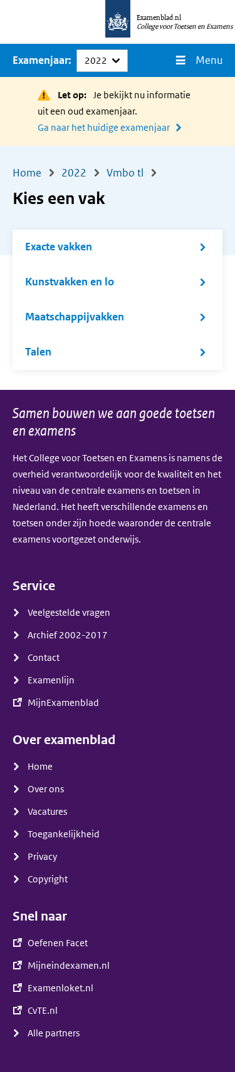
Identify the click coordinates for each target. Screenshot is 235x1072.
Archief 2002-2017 (68, 635)
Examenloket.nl (60, 988)
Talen (38, 352)
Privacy (42, 856)
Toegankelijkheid (64, 834)
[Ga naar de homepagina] (117, 22)
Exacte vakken (58, 246)
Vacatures (47, 811)
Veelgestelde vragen (69, 612)
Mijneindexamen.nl (69, 965)
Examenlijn (51, 680)
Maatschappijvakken (74, 317)
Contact (44, 657)
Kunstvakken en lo (69, 281)
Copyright (48, 879)
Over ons (46, 789)
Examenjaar (40, 60)
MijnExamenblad (63, 702)
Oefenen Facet (58, 943)
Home (40, 766)
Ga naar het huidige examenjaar (104, 127)
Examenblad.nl (159, 17)
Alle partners (54, 1033)
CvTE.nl (43, 1010)
